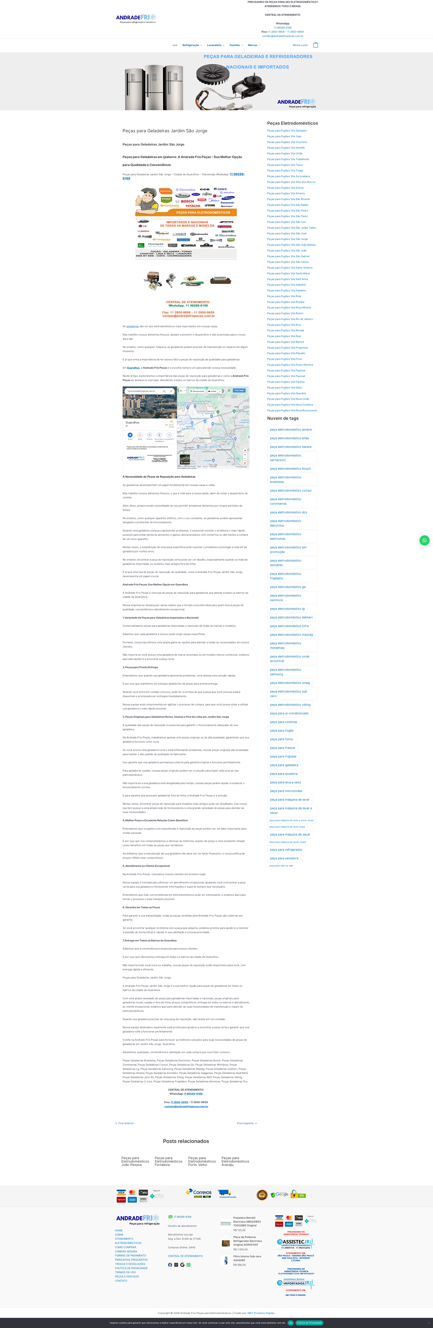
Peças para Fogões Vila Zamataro (287, 130)
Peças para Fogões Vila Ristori (285, 313)
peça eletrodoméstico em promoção (288, 549)
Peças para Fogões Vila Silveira (286, 193)
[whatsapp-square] (189, 1265)
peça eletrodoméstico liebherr (291, 617)
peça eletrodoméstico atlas (289, 438)
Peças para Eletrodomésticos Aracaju (235, 1161)
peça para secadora (284, 858)
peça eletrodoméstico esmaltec (285, 563)
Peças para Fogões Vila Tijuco (285, 164)
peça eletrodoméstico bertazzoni (285, 458)
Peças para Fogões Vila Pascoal (286, 376)
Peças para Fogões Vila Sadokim (286, 284)
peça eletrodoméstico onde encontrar (289, 659)
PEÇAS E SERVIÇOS (127, 1276)
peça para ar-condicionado (289, 713)
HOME (118, 1230)
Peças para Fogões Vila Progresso (287, 347)
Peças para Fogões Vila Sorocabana (288, 176)
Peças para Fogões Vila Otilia (284, 387)
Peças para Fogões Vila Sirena (285, 187)
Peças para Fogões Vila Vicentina (287, 142)
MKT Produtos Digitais (261, 1313)
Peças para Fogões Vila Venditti (286, 147)
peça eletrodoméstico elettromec (285, 536)
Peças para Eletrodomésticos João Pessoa (135, 1161)
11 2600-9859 (295, 31)
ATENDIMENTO (124, 1238)
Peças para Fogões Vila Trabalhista (288, 159)
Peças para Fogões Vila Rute (284, 296)
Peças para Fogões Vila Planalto (286, 353)
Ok (290, 1322)
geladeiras (132, 326)
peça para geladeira (284, 765)
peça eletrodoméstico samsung (285, 672)
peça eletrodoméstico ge (288, 587)
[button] (200, 45)
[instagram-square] (177, 1265)
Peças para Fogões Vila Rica (284, 324)
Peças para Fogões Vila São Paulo (287, 216)
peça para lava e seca (285, 782)
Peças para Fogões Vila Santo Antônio (290, 267)
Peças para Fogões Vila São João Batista (291, 244)
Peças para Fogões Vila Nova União (288, 398)
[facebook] (171, 1265)
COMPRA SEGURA (126, 1251)
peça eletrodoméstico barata (290, 447)
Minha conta (300, 45)
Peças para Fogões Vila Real (284, 336)
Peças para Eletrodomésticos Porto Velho (202, 1161)
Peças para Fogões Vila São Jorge (287, 239)
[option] (216, 81)
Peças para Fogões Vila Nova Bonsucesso (292, 410)
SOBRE (119, 1234)
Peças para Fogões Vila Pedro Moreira (290, 364)
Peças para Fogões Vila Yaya (284, 136)
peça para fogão (282, 730)
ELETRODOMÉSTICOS (128, 1243)
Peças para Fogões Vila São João (287, 250)
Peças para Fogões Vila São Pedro (287, 210)
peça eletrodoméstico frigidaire (285, 576)
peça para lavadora (284, 773)
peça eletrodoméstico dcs (288, 512)
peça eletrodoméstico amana (291, 429)
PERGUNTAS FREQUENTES (131, 1259)
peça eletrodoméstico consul (290, 490)
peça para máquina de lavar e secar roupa (291, 820)
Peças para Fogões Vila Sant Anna (287, 279)
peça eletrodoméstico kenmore (285, 598)
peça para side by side (281, 865)
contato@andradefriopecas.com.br (282, 36)
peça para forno (281, 739)
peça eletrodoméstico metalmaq (285, 645)
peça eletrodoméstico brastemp (285, 479)
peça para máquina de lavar (290, 799)
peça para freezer (282, 748)
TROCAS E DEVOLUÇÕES (130, 1264)
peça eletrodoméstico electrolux (285, 523)
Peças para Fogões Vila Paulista (286, 370)
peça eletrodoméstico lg (287, 608)
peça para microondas (286, 791)
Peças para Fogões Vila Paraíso (286, 381)
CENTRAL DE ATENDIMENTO (185, 1256)
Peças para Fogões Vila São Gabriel (288, 256)
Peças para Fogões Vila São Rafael (287, 204)
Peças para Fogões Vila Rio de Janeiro (290, 319)
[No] (428, 1323)
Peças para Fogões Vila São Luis (286, 222)
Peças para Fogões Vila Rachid (285, 341)
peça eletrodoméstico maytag (291, 634)
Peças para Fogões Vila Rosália (285, 302)
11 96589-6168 (283, 27)
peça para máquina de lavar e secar (291, 810)
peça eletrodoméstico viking (290, 704)
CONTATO (121, 1280)
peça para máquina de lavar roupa (287, 826)
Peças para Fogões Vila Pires (284, 359)
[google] (183, 1265)
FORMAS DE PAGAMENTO (130, 1255)
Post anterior (124, 1123)
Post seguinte (247, 1123)
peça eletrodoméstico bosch (290, 468)
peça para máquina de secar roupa (287, 842)
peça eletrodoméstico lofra (289, 626)
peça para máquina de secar (290, 834)
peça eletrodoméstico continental (285, 501)
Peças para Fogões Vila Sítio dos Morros (291, 182)
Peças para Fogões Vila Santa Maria (288, 273)
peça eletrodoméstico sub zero (288, 694)
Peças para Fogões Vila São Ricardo (288, 199)
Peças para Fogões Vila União (285, 153)
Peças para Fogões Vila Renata (285, 330)
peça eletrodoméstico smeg (290, 683)
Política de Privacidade (309, 1322)
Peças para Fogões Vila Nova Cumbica (290, 404)
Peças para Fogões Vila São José (287, 233)
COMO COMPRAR (125, 1247)
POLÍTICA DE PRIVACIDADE (131, 1268)
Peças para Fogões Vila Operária (286, 393)
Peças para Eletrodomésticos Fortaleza (168, 1161)
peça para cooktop (283, 722)
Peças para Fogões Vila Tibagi (285, 170)
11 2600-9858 (276, 31)
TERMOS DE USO (125, 1272)
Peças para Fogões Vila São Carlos (288, 261)
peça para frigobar (283, 756)
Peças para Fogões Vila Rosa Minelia (289, 307)
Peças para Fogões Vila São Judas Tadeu (291, 227)
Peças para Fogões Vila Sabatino (286, 290)
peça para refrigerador (286, 849)
